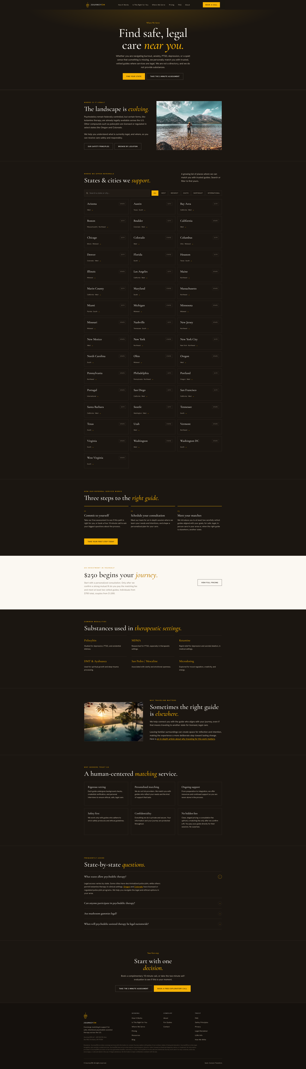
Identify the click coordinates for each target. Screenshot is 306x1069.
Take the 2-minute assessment (165, 76)
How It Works (123, 5)
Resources (136, 1035)
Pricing (171, 5)
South (186, 193)
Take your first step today (101, 541)
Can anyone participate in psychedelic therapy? (152, 903)
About (187, 5)
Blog (133, 1039)
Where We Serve (158, 5)
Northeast (198, 193)
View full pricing (209, 582)
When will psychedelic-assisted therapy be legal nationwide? (152, 924)
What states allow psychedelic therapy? (152, 876)
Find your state (133, 76)
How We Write (200, 1039)
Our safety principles (98, 146)
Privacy (198, 1027)
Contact (166, 1027)
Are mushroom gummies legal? (152, 913)
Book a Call (211, 5)
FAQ (179, 5)
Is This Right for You (140, 5)
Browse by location (128, 146)
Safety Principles (201, 1022)
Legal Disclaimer (201, 1031)
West (163, 193)
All (155, 193)
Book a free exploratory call (172, 989)
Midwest (174, 193)
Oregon (126, 886)
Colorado (138, 886)
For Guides (167, 1022)
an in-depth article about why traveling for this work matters (186, 739)
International (214, 193)
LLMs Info (198, 1035)
